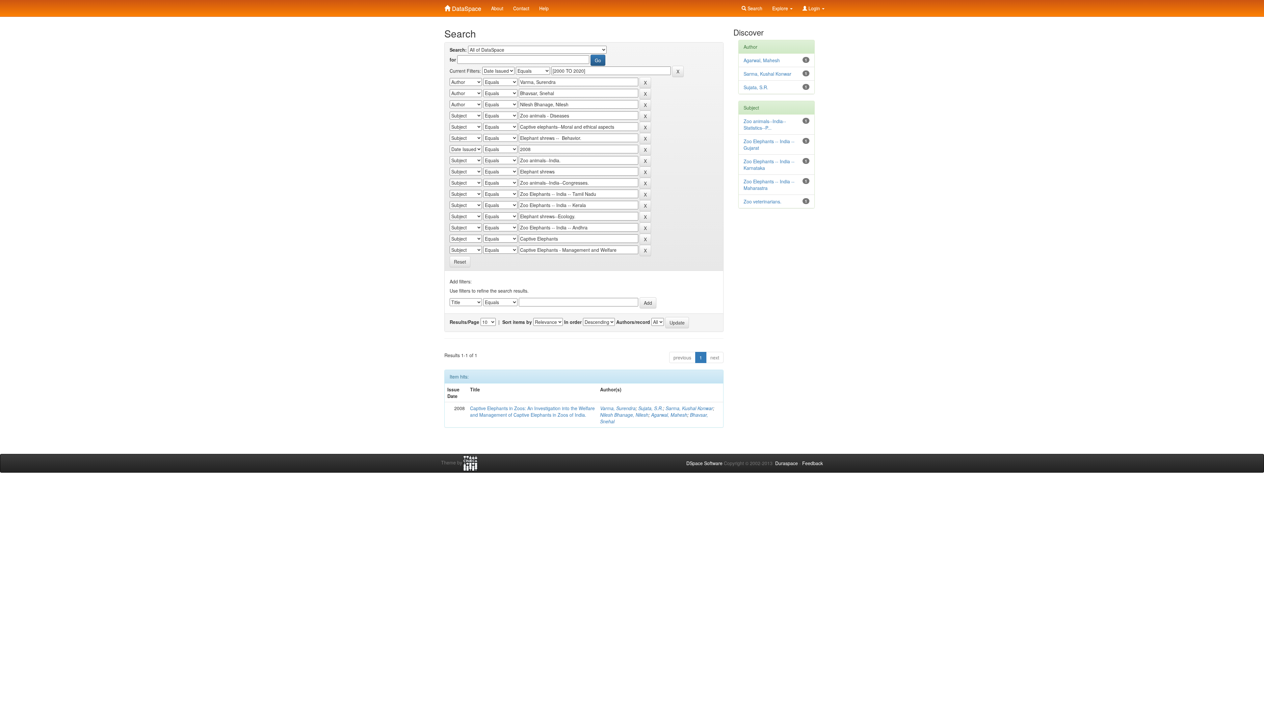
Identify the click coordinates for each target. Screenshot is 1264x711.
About (497, 8)
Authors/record (633, 322)
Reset (460, 261)
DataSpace (465, 7)
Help (544, 8)
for (453, 59)
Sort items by (517, 322)
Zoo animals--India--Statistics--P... (765, 124)
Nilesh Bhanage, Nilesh (624, 414)
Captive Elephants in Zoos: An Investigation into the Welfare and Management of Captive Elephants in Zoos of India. (532, 411)
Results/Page (464, 322)
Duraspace (786, 463)
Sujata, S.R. (650, 408)
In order (573, 322)
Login (814, 8)
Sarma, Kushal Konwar (689, 408)
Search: (458, 49)
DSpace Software (704, 463)
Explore (780, 8)
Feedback (812, 463)
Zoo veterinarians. (762, 201)
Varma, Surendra (618, 408)
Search (754, 8)
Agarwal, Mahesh (669, 414)
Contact (521, 8)
